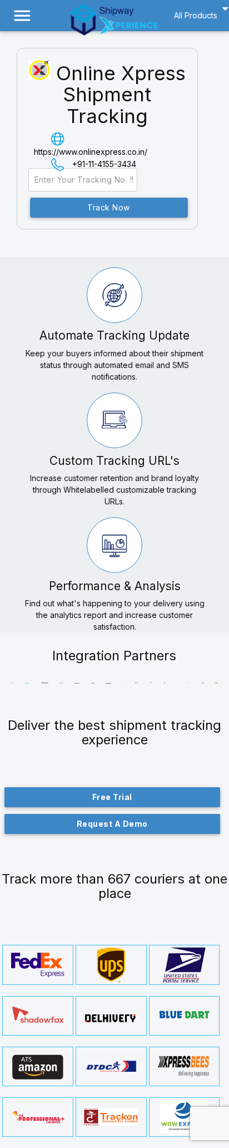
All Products (195, 15)
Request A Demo (112, 823)
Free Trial (112, 797)
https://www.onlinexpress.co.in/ (90, 151)
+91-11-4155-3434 (104, 164)
